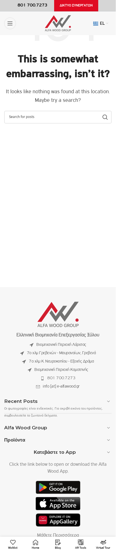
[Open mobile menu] (10, 23)
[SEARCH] (105, 117)
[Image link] (58, 314)
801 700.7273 (61, 378)
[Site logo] (58, 23)
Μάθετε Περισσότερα (58, 535)
